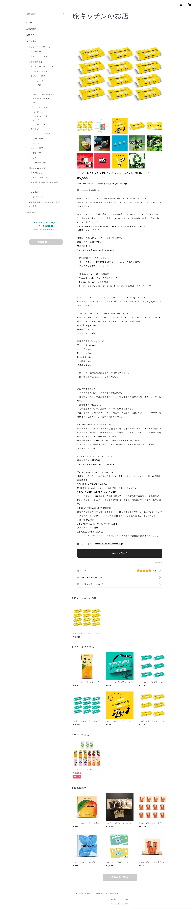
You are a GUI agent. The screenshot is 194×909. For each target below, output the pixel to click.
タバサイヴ (38, 197)
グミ (33, 90)
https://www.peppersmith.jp (109, 543)
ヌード (36, 120)
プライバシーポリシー (83, 894)
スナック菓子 (37, 148)
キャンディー (37, 129)
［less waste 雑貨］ (38, 168)
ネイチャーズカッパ (40, 51)
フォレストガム (40, 116)
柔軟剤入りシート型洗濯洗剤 (44, 182)
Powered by (116, 904)
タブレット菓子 (38, 76)
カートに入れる (120, 553)
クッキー (35, 158)
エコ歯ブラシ (37, 173)
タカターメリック (39, 56)
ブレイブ (37, 153)
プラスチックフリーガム (42, 107)
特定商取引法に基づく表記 (107, 894)
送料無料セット (45, 242)
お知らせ (30, 35)
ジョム (36, 102)
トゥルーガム (39, 124)
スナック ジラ (39, 162)
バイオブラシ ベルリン (43, 177)
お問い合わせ (32, 212)
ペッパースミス (40, 71)
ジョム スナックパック (43, 94)
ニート (36, 143)
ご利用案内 (31, 29)
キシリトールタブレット (42, 66)
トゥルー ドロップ (41, 133)
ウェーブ (37, 187)
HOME (29, 22)
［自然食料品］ (35, 62)
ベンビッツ (38, 112)
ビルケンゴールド (41, 98)
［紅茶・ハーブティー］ (39, 46)
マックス (37, 85)
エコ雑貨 (35, 192)
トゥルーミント (40, 81)
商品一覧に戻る (119, 877)
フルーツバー (37, 138)
